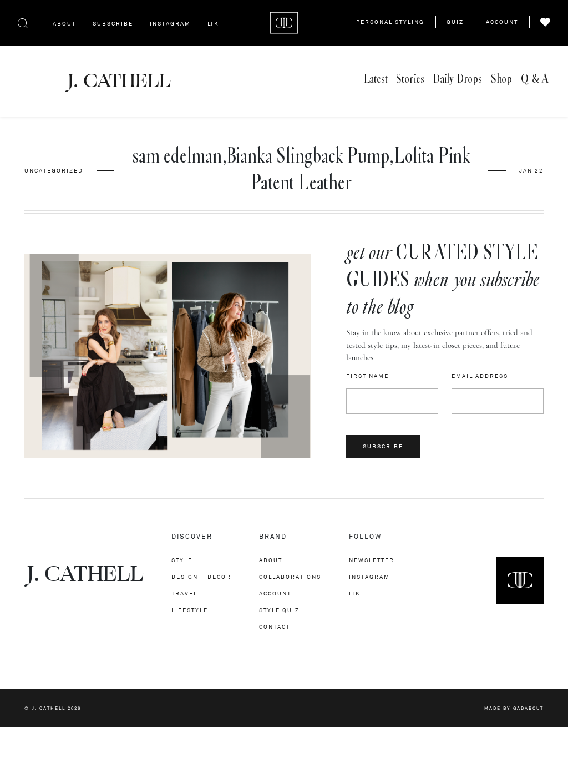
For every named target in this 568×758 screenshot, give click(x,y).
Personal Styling (390, 22)
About (64, 23)
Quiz (455, 22)
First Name (367, 376)
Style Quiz (279, 610)
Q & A (535, 79)
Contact (274, 626)
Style (181, 560)
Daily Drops (457, 79)
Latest (376, 79)
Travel (184, 593)
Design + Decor (201, 576)
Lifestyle (189, 610)
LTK (213, 23)
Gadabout (528, 708)
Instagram (170, 23)
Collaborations (290, 576)
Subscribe (113, 23)
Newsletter (371, 560)
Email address (480, 376)
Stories (410, 79)
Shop (501, 79)
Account (502, 22)
